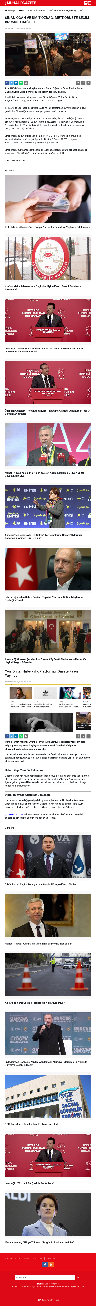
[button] (78, 83)
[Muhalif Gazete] (20, 2)
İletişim (26, 1258)
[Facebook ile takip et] (45, 1264)
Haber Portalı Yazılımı (50, 1300)
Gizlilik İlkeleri (38, 1258)
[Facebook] (7, 83)
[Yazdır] (26, 83)
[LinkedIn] (16, 83)
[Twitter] (12, 83)
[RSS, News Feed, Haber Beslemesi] (51, 1264)
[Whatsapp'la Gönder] (21, 83)
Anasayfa (8, 1258)
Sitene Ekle (50, 1258)
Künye (17, 1258)
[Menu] (90, 3)
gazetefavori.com (14, 814)
